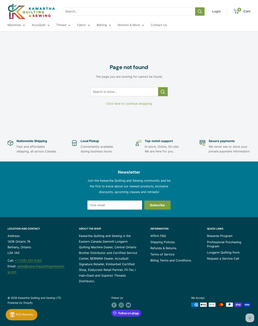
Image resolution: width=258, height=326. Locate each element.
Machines (14, 25)
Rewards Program (220, 236)
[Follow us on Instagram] (121, 305)
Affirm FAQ (158, 236)
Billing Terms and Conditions (170, 260)
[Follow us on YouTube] (128, 305)
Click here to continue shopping (129, 103)
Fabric (81, 25)
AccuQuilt (39, 25)
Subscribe (157, 205)
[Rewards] (21, 314)
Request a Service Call (223, 258)
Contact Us (159, 25)
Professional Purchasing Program (224, 244)
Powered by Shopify (20, 302)
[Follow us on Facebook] (114, 305)
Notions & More (129, 25)
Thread (61, 25)
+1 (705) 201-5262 (28, 260)
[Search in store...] (163, 91)
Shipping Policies (162, 242)
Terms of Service (162, 254)
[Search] (200, 11)
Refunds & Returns (163, 248)
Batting (102, 25)
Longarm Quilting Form (223, 252)
